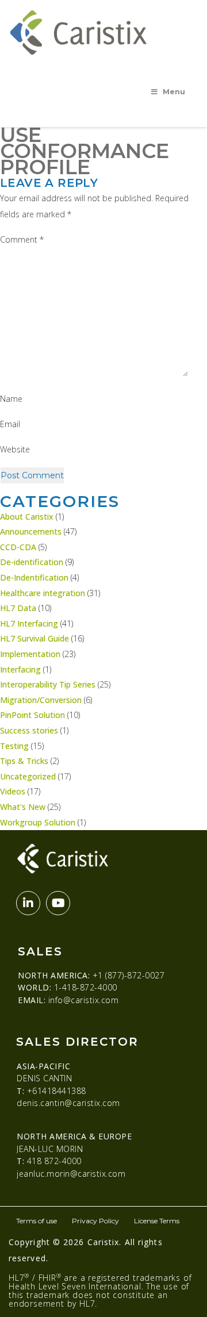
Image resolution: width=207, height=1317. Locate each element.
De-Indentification (34, 577)
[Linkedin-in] (28, 903)
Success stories (29, 730)
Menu (174, 91)
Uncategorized (28, 776)
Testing (14, 745)
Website (15, 449)
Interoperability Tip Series (47, 684)
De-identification (31, 561)
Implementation (30, 653)
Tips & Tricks (24, 760)
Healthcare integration (42, 593)
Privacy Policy (95, 1220)
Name (11, 398)
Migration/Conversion (41, 699)
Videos (12, 791)
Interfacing (20, 669)
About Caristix (26, 516)
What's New (22, 806)
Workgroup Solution (37, 822)
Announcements (31, 531)
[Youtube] (58, 903)
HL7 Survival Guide (34, 638)
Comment (22, 239)
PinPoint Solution (32, 714)
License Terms (156, 1220)
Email (10, 423)
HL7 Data (18, 607)
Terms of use (36, 1220)
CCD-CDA (18, 547)
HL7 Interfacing (29, 623)
